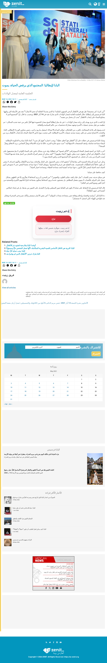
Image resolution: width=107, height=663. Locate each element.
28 (67, 395)
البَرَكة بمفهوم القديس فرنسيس (22, 540)
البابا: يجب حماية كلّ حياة (15, 251)
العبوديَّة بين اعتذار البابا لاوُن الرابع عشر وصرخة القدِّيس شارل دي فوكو (34, 497)
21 (67, 391)
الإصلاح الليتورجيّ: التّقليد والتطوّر (22, 518)
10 (11, 387)
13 (53, 387)
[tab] (43, 559)
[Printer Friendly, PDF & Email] (9, 203)
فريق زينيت (32, 99)
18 (25, 391)
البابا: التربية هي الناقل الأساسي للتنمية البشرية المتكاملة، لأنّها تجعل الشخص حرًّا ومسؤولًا (40, 248)
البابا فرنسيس (6, 12)
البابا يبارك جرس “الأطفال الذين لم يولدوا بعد (23, 254)
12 (39, 387)
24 (11, 395)
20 (53, 391)
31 (11, 399)
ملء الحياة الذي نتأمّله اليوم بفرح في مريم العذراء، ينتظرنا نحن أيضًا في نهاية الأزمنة (31, 454)
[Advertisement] (53, 324)
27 (53, 395)
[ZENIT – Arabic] (30, 4)
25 (25, 395)
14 (67, 387)
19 (39, 391)
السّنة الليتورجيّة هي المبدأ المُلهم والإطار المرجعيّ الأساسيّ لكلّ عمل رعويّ (29, 470)
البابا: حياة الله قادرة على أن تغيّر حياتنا (24, 508)
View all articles (9, 288)
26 (39, 395)
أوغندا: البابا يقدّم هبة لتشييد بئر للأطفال (21, 245)
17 (11, 391)
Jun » (10, 404)
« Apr (6, 404)
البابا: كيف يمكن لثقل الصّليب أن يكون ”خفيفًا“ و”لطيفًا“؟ (29, 529)
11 (25, 387)
